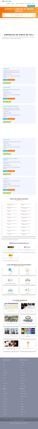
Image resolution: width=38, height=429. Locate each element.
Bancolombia (22, 362)
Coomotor (4, 370)
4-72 (4, 367)
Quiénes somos (6, 418)
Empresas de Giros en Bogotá (12, 207)
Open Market (5, 414)
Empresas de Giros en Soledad (12, 234)
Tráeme (22, 414)
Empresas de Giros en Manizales (26, 217)
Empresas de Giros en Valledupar (26, 234)
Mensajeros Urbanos (24, 396)
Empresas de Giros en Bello (26, 204)
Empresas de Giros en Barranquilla (12, 204)
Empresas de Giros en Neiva (12, 227)
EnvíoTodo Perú (31, 418)
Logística (17, 3)
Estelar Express (5, 398)
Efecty (21, 367)
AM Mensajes (23, 406)
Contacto (11, 418)
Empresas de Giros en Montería (26, 227)
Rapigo (22, 401)
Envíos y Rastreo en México (23, 418)
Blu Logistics (5, 409)
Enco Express (5, 383)
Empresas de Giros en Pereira (12, 224)
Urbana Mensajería (23, 393)
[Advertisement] (19, 26)
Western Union (23, 375)
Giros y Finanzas (23, 380)
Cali (12, 19)
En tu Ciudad (28, 3)
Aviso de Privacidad (21, 420)
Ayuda (33, 3)
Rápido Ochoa (5, 372)
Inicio (2, 19)
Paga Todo (22, 383)
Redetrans (4, 396)
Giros (12, 3)
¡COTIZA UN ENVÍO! (11, 79)
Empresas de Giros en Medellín (12, 221)
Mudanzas (22, 3)
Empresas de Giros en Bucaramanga (26, 207)
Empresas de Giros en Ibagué (12, 217)
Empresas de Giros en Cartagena (26, 211)
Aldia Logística (5, 393)
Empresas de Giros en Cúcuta (12, 214)
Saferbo (4, 375)
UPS (4, 362)
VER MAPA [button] (5, 79)
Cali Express (22, 409)
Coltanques (5, 406)
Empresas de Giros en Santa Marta (26, 221)
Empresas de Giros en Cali (12, 211)
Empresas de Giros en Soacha (26, 230)
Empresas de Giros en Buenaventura (26, 224)
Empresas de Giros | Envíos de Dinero (8, 19)
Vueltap (22, 398)
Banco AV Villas (23, 372)
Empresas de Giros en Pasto (12, 230)
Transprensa (5, 401)
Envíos (8, 3)
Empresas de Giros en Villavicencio (26, 214)
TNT (4, 380)
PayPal (22, 370)
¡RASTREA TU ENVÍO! (7, 101)
